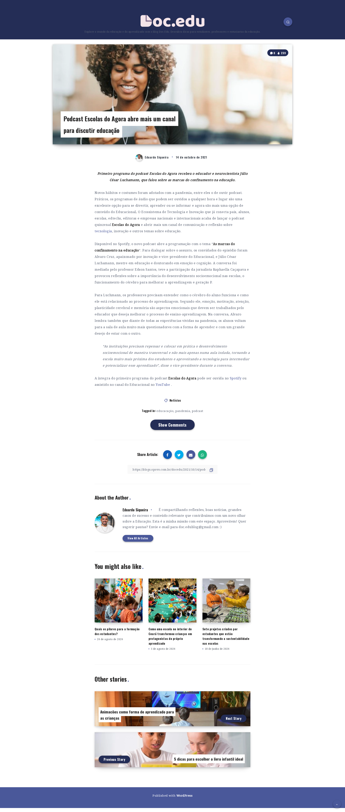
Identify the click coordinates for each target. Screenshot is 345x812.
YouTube (163, 384)
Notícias (175, 400)
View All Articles (138, 538)
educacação (165, 411)
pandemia (182, 411)
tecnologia (103, 231)
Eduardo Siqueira (135, 509)
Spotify (236, 378)
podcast (197, 411)
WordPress (184, 795)
